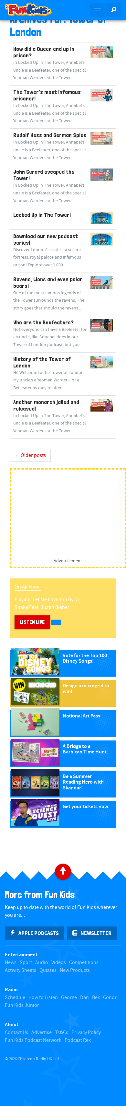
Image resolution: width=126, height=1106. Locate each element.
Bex (96, 997)
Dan (84, 997)
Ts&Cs (61, 1032)
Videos (58, 962)
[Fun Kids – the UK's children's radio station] (31, 9)
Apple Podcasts (38, 933)
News (10, 962)
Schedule (15, 997)
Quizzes (48, 970)
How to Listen (43, 997)
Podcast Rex (78, 1040)
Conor (110, 997)
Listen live (32, 622)
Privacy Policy (86, 1032)
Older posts (30, 455)
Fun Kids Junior (22, 1005)
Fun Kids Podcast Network (33, 1040)
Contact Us (16, 1032)
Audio (41, 962)
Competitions (84, 962)
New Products (75, 970)
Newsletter (95, 933)
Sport (26, 962)
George (69, 997)
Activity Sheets (20, 970)
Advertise (41, 1032)
